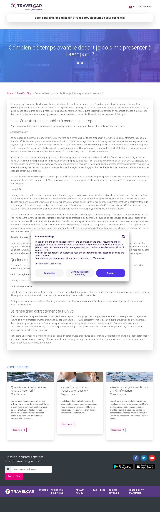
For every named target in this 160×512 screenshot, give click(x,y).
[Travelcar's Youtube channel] (152, 458)
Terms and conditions (57, 491)
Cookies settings (114, 491)
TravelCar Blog (24, 93)
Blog (102, 490)
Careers (43, 490)
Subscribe (14, 476)
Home (10, 93)
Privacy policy (80, 491)
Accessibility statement (136, 491)
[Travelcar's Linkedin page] (144, 458)
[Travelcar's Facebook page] (136, 458)
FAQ (95, 490)
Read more (17, 430)
